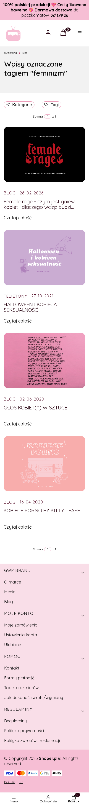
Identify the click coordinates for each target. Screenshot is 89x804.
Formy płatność (19, 677)
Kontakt (11, 668)
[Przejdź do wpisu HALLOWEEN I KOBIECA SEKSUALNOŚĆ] (44, 257)
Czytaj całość (17, 217)
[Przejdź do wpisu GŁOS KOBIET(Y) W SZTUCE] (44, 360)
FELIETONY (15, 296)
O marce (12, 582)
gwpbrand (10, 52)
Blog (25, 52)
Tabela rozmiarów (21, 687)
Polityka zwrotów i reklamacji (32, 740)
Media (10, 591)
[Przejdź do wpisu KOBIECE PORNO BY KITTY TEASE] (44, 463)
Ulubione (12, 644)
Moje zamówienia (20, 625)
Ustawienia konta (20, 634)
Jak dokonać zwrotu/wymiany (33, 697)
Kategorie (22, 104)
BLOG (10, 193)
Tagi (55, 104)
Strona (38, 116)
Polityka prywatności (24, 730)
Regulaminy (15, 720)
